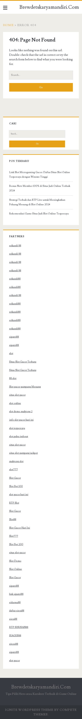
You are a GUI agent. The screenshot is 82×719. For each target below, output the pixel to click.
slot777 (13, 469)
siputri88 (14, 336)
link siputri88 (16, 594)
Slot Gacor (15, 477)
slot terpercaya (17, 428)
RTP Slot (14, 502)
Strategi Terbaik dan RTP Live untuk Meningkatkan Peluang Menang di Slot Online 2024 (37, 202)
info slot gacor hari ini (21, 419)
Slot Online (15, 569)
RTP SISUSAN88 (18, 627)
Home (8, 25)
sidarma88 (15, 602)
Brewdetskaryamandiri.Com (49, 7)
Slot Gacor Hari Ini (19, 527)
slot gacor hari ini (18, 494)
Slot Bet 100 (16, 486)
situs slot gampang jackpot (23, 453)
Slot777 (13, 536)
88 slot (12, 378)
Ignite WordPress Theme (29, 710)
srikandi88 (15, 278)
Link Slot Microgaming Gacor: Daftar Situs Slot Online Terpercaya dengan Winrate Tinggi (39, 174)
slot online (15, 403)
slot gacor (14, 660)
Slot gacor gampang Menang (25, 386)
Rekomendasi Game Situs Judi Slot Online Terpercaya (39, 213)
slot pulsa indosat (18, 436)
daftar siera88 (16, 610)
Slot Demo (15, 560)
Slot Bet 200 (16, 544)
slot (11, 353)
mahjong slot (16, 461)
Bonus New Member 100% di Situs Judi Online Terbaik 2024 (39, 188)
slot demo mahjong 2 (20, 411)
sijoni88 (13, 644)
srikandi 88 (15, 245)
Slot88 (12, 519)
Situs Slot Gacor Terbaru (22, 361)
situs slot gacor (17, 394)
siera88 (13, 619)
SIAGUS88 (15, 635)
